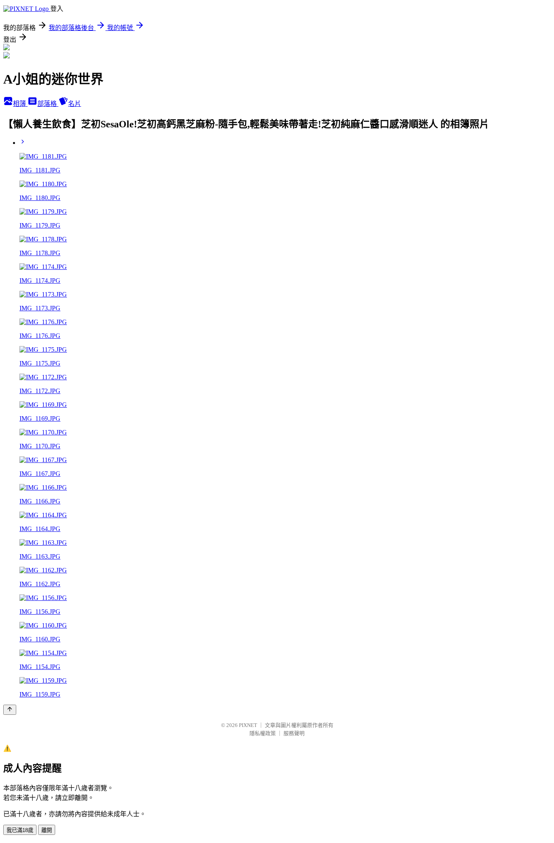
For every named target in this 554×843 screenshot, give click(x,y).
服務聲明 (294, 733)
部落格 (47, 103)
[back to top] (9, 710)
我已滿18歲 (19, 830)
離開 (46, 830)
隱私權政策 (262, 733)
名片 (74, 103)
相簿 (20, 103)
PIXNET (248, 725)
